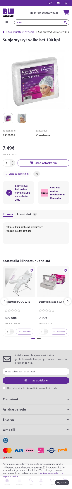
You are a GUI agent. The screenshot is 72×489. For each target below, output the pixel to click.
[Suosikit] (50, 3)
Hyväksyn (62, 482)
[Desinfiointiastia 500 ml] (53, 282)
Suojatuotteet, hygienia (21, 32)
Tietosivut (10, 399)
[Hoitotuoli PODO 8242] (19, 282)
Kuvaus (8, 214)
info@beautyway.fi (46, 12)
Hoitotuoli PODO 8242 (17, 301)
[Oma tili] (66, 3)
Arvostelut (26, 214)
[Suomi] (58, 3)
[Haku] (65, 22)
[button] (4, 301)
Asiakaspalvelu (14, 409)
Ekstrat (8, 419)
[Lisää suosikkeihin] (31, 270)
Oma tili (9, 429)
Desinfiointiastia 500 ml (52, 301)
